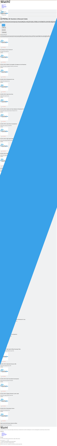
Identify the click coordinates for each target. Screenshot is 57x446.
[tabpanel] (28, 241)
